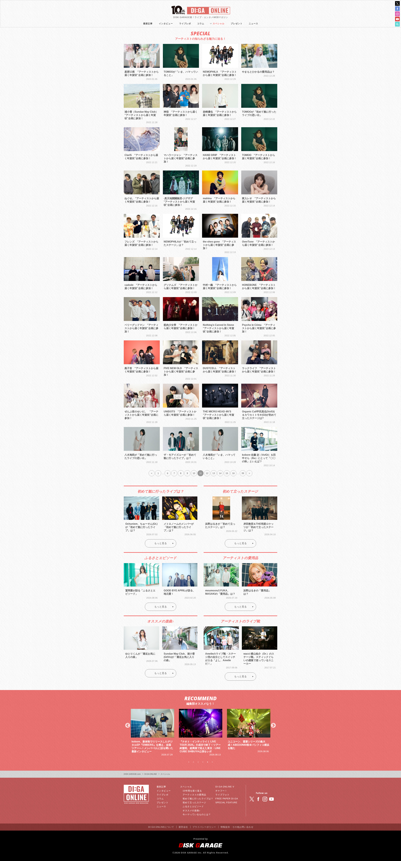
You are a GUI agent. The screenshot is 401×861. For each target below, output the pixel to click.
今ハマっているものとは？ (197, 814)
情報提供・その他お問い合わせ (237, 827)
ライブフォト (222, 794)
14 (220, 473)
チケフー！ (221, 790)
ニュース (253, 23)
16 (233, 473)
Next (273, 725)
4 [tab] (202, 762)
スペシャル (218, 23)
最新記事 (148, 23)
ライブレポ (185, 23)
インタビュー (166, 23)
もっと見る (160, 543)
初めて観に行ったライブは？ (198, 798)
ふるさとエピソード (193, 806)
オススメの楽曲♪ (191, 810)
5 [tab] (207, 762)
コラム (200, 23)
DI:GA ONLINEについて (161, 827)
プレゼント (236, 23)
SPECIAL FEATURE (226, 802)
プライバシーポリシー (204, 827)
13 (213, 473)
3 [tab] (198, 762)
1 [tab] (188, 762)
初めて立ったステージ (194, 802)
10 (194, 473)
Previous (128, 725)
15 (227, 473)
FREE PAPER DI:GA (226, 798)
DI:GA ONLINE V (224, 786)
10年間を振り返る (192, 790)
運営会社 (183, 827)
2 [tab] (193, 762)
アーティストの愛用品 (194, 794)
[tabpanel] (152, 731)
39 (243, 473)
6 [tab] (212, 762)
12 (207, 473)
